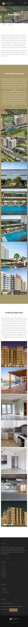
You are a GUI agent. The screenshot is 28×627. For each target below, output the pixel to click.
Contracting (4, 573)
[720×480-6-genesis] (14, 487)
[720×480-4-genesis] (14, 434)
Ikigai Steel (4, 575)
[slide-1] (14, 122)
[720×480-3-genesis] (14, 407)
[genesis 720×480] (14, 354)
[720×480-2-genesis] (14, 381)
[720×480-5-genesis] (14, 460)
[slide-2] (14, 149)
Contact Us (4, 577)
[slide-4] (14, 202)
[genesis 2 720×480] (14, 513)
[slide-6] (14, 255)
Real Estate (4, 569)
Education (3, 571)
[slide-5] (14, 228)
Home (3, 565)
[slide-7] (14, 281)
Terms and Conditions (6, 592)
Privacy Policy (4, 588)
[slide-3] (14, 175)
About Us (3, 567)
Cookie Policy (4, 590)
